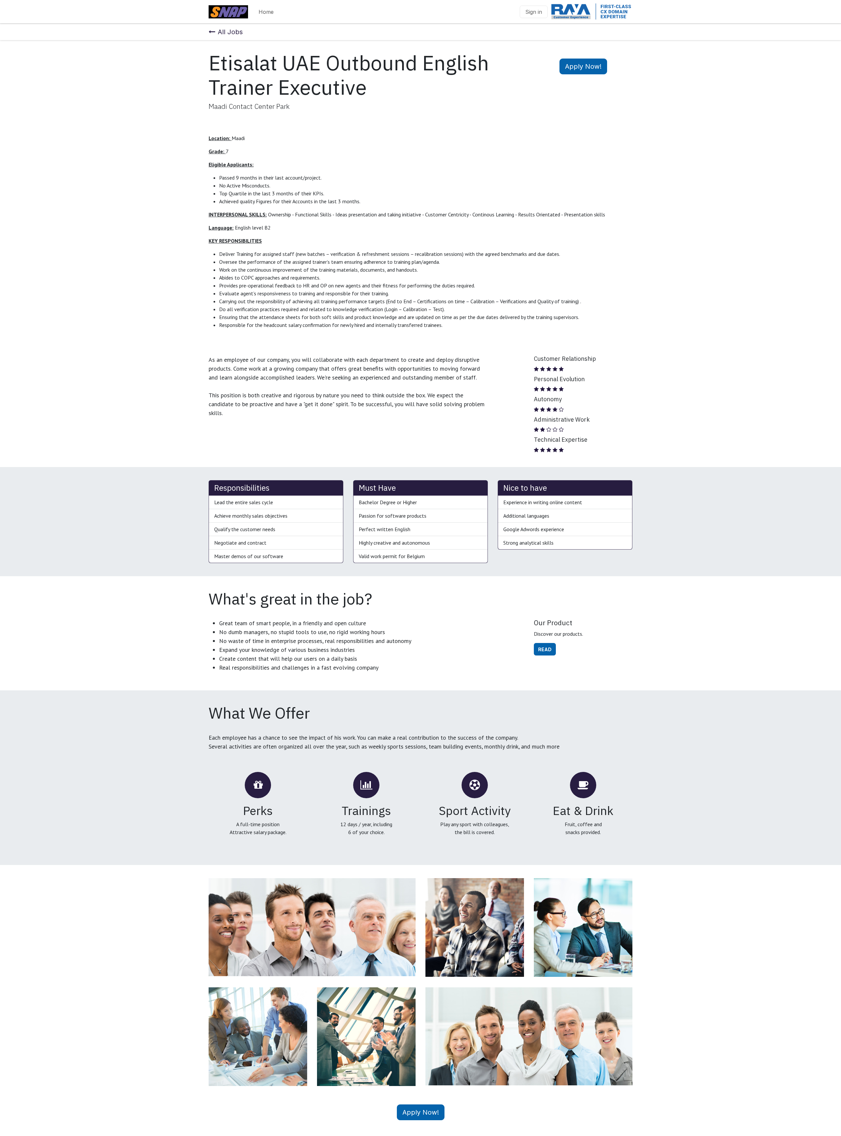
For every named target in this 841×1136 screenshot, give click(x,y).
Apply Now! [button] (583, 66)
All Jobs (230, 32)
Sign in (533, 12)
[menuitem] (266, 11)
